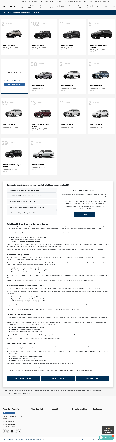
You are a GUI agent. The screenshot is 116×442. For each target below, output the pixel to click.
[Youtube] (12, 431)
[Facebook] (4, 431)
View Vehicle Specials (23, 378)
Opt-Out (44, 439)
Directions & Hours (80, 409)
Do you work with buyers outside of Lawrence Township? (26, 195)
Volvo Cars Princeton (8, 439)
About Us (55, 409)
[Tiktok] (16, 431)
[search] (114, 6)
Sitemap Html (31, 439)
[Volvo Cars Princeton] (11, 6)
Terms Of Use (24, 439)
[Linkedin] (19, 431)
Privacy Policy (16, 439)
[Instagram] (8, 431)
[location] (65, 1)
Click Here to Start (14, 84)
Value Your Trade (58, 378)
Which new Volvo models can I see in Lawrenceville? (25, 190)
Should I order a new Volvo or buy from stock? (23, 201)
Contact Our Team (92, 378)
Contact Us (84, 214)
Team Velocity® (90, 439)
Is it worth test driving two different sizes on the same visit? (27, 207)
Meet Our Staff (37, 409)
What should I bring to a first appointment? (22, 213)
